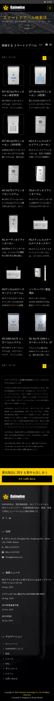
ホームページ (11, 644)
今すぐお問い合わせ (27, 479)
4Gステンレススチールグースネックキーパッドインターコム (40, 243)
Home (27, 29)
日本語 (49, 2)
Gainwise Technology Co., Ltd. (30, 692)
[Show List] (50, 44)
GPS (35, 446)
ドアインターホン (11, 449)
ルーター (41, 446)
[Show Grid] (46, 44)
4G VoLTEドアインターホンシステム (13, 192)
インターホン (9, 446)
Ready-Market (37, 698)
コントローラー (19, 446)
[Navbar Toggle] (49, 8)
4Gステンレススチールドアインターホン (40, 142)
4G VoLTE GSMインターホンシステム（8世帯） (40, 342)
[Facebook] (3, 518)
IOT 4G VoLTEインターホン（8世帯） (40, 93)
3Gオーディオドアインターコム (40, 192)
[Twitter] (6, 518)
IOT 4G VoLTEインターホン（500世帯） (13, 142)
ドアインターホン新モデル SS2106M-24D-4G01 (23, 594)
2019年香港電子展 (10, 605)
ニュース (9, 659)
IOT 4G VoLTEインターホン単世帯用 (13, 93)
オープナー (29, 446)
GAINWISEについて (14, 649)
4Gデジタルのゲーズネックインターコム (13, 291)
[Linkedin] (10, 518)
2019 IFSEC (7, 616)
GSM (33, 443)
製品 (7, 654)
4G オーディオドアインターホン (13, 241)
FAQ (7, 664)
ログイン (9, 674)
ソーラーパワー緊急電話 (39, 291)
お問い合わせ (27, 449)
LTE (37, 443)
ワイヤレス (42, 443)
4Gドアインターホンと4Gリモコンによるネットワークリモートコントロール (26, 581)
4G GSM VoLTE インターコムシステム (13, 340)
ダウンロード (11, 669)
